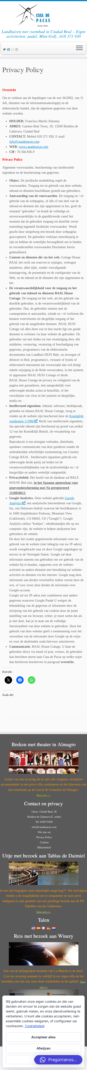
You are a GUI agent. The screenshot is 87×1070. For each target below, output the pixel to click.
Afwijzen (44, 1048)
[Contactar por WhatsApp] (13, 49)
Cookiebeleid (35, 1026)
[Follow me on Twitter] (5, 49)
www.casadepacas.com (33, 147)
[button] (58, 1059)
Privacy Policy (44, 837)
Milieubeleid (44, 847)
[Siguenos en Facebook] (9, 49)
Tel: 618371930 (44, 821)
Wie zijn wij (44, 832)
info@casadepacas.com (24, 141)
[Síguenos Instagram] (17, 49)
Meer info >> (43, 795)
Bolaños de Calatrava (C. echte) (44, 816)
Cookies (44, 842)
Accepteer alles (43, 1037)
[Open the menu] (79, 48)
